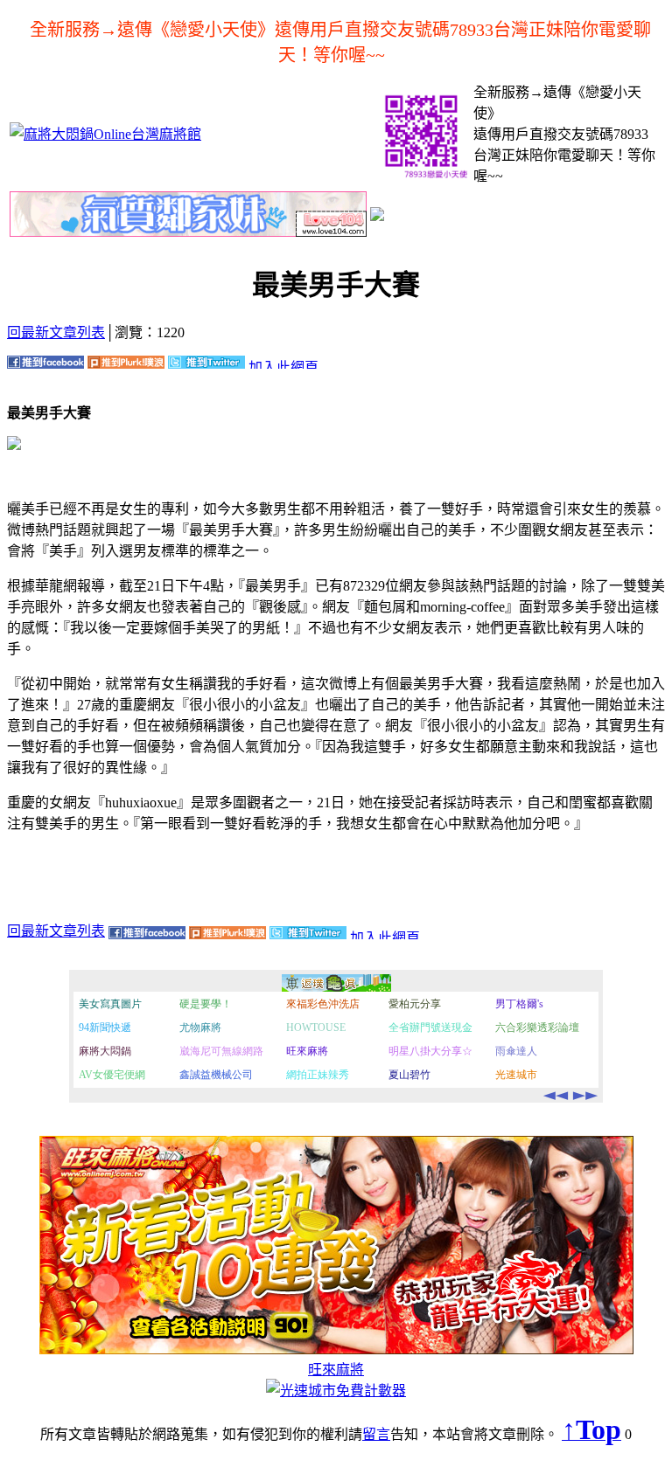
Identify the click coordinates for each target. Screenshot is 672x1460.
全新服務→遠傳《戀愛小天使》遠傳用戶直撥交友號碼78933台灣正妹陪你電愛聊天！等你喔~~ (340, 42)
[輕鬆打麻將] (377, 216)
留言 (376, 1434)
